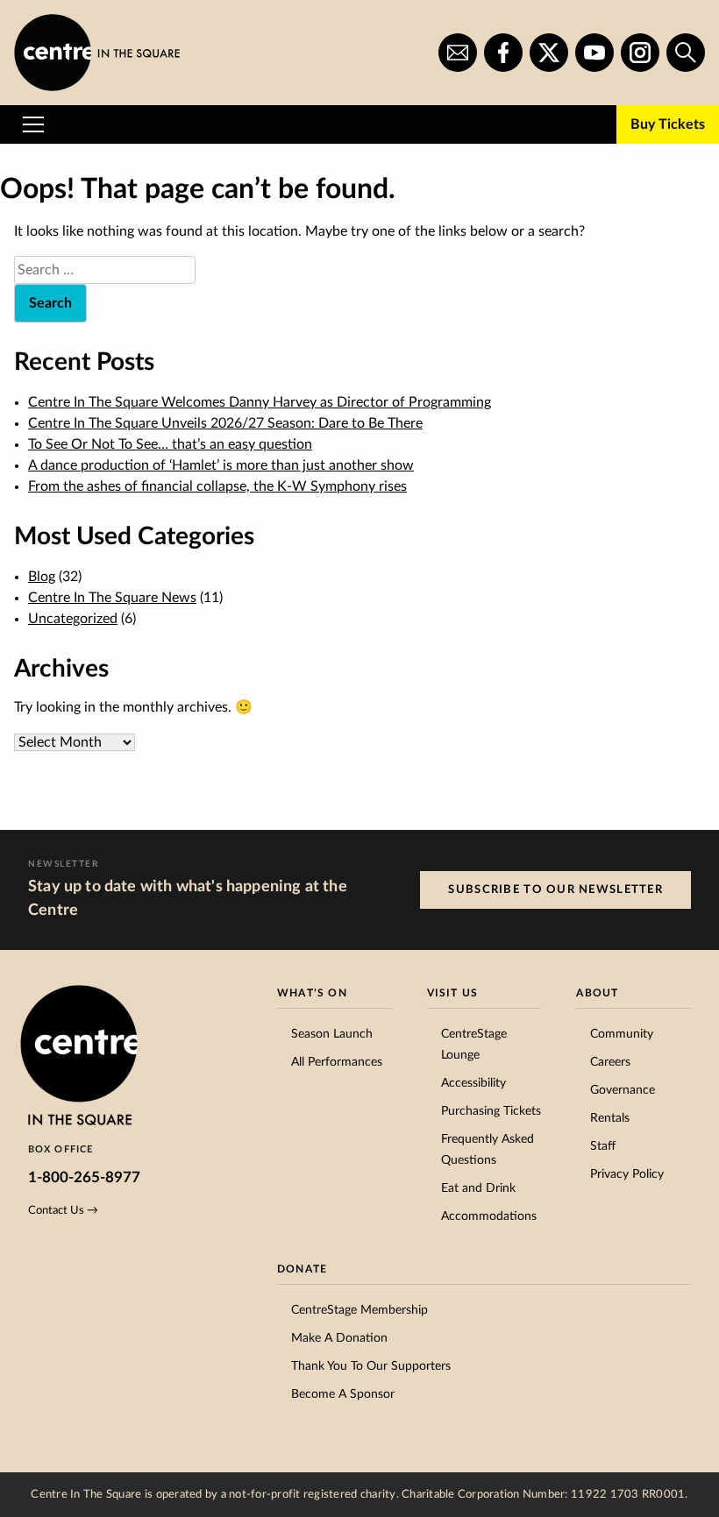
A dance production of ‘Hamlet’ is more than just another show (221, 465)
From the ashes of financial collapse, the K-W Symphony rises (217, 486)
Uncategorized (72, 619)
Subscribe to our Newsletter (555, 889)
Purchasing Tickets (491, 1111)
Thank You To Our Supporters (371, 1366)
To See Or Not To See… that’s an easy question (170, 444)
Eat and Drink (478, 1188)
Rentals (610, 1118)
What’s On (312, 993)
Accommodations (489, 1216)
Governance (622, 1090)
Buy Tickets (667, 124)
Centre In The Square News (112, 598)
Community (621, 1034)
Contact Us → (63, 1210)
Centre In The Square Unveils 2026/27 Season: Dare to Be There (225, 423)
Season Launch (332, 1034)
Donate (302, 1269)
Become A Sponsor (343, 1394)
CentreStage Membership (359, 1310)
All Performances (336, 1062)
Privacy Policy (627, 1174)
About (597, 993)
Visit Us (453, 993)
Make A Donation (339, 1338)
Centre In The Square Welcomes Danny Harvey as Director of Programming (259, 402)
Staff (603, 1146)
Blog (41, 577)
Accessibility (473, 1083)
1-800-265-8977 (84, 1177)
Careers (610, 1062)
